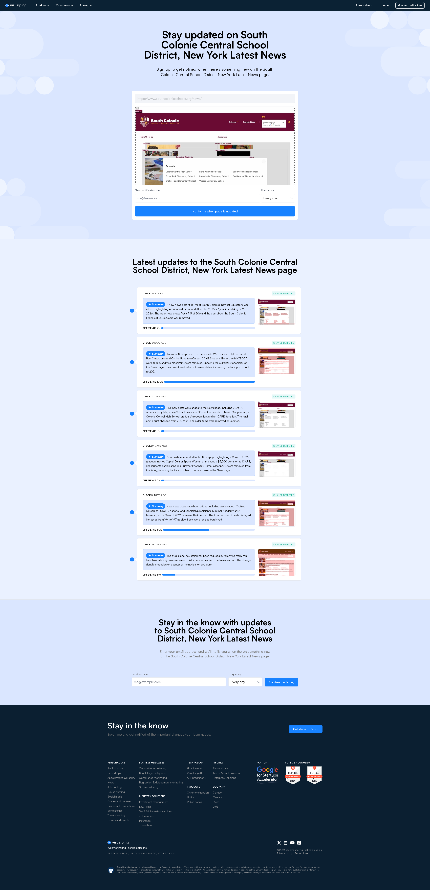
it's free (410, 5)
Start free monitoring (281, 682)
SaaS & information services (155, 811)
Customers (63, 5)
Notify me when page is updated (215, 211)
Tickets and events (118, 820)
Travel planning (116, 815)
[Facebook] (299, 843)
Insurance (145, 820)
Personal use (220, 768)
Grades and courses (119, 801)
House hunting (116, 792)
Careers (217, 797)
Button (191, 797)
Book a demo (364, 5)
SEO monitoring (148, 787)
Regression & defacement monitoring (161, 782)
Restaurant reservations (121, 806)
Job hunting (115, 787)
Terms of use (301, 853)
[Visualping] (15, 5)
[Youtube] (292, 843)
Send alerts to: (140, 674)
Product (41, 5)
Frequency (267, 190)
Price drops (114, 773)
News (111, 782)
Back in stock (115, 768)
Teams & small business (226, 773)
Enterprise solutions (224, 777)
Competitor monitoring (152, 768)
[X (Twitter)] (279, 843)
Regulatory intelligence (152, 773)
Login (385, 5)
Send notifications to (147, 190)
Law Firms (145, 806)
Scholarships (115, 810)
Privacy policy (284, 853)
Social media (115, 796)
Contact (218, 792)
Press (216, 802)
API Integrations (196, 777)
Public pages (194, 802)
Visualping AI (194, 773)
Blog (215, 806)
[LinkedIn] (285, 843)
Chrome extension (198, 792)
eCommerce (146, 816)
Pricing (84, 5)
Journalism (145, 825)
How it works (194, 768)
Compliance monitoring (153, 777)
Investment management (153, 802)
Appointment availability (121, 777)
